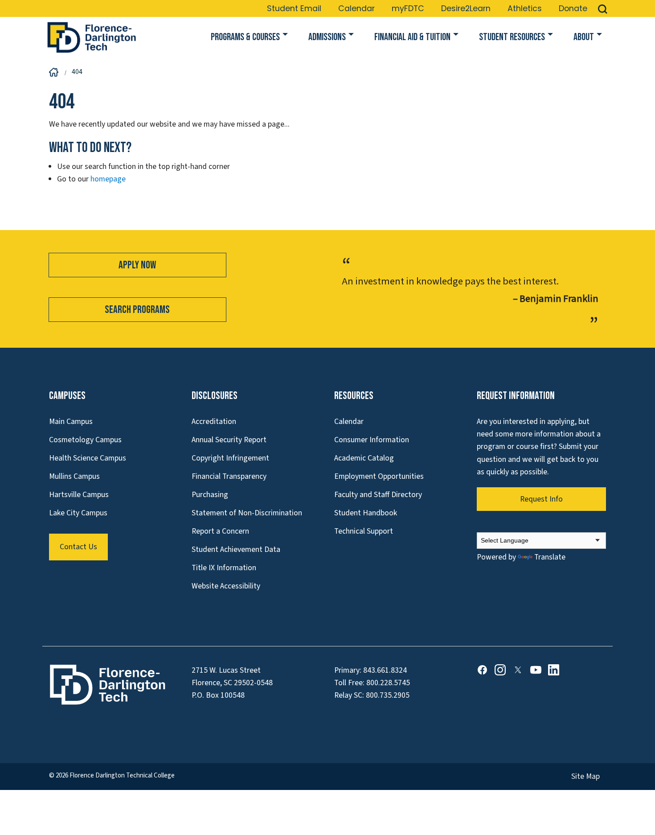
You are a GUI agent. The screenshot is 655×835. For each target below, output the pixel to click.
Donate (573, 8)
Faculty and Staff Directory (378, 494)
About (583, 37)
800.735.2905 (387, 695)
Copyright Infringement (230, 458)
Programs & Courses (245, 37)
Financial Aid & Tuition (412, 37)
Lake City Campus (78, 512)
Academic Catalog (364, 458)
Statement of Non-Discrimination (247, 512)
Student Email (294, 8)
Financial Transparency (229, 476)
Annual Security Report (229, 439)
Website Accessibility (226, 586)
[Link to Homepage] (91, 37)
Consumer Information (371, 439)
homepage (108, 179)
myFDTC (408, 8)
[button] (602, 8)
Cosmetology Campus (85, 439)
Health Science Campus (87, 458)
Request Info (541, 499)
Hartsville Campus (79, 494)
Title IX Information (224, 567)
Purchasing (210, 494)
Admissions (327, 37)
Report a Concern (220, 531)
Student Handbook (365, 512)
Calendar (356, 8)
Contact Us (78, 546)
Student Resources (512, 37)
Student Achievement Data (236, 549)
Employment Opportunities (379, 476)
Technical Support (363, 531)
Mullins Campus (74, 476)
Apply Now (137, 265)
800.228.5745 (388, 682)
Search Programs (137, 309)
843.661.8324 (385, 670)
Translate (549, 557)
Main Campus (71, 421)
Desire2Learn (466, 8)
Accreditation (214, 421)
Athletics (525, 8)
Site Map (585, 776)
